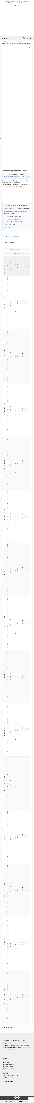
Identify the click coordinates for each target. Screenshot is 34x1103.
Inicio (3, 41)
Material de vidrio (15, 41)
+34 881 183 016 (25, 1)
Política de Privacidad (8, 1064)
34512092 (12, 186)
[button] (3, 38)
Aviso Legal (6, 1062)
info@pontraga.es (14, 2)
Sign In (23, 303)
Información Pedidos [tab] (8, 243)
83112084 (19, 186)
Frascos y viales (10, 43)
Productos (7, 41)
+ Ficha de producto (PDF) (12, 236)
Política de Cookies (8, 1066)
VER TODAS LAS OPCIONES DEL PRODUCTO (16, 176)
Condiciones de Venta (8, 1068)
